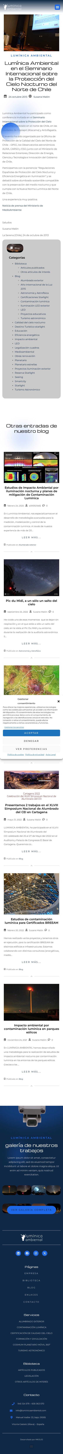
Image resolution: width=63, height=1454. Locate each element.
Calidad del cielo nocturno (30, 322)
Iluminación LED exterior (35, 305)
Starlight (20, 385)
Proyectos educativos (33, 314)
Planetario (21, 360)
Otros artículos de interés (35, 272)
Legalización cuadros (27, 347)
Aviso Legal (51, 755)
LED (23, 309)
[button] (58, 701)
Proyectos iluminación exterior (33, 368)
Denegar (31, 741)
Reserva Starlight (25, 372)
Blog (17, 248)
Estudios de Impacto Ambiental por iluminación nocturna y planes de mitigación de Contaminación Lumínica (31, 493)
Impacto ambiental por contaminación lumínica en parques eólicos (31, 1029)
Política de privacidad (34, 755)
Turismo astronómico (33, 318)
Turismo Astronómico (27, 389)
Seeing (19, 377)
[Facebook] (27, 1253)
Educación (21, 330)
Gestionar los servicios (14, 727)
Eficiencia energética (27, 335)
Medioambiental (24, 351)
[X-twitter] (44, 1253)
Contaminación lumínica (35, 301)
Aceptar (31, 733)
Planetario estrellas (26, 364)
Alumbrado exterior (32, 280)
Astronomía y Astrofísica (35, 293)
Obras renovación (25, 356)
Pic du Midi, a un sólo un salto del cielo (31, 602)
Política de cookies (15, 755)
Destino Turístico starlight (30, 326)
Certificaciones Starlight (35, 297)
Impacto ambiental (26, 339)
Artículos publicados (32, 267)
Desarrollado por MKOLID (31, 1439)
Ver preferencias (31, 749)
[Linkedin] (18, 1253)
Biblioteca (21, 263)
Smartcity (20, 381)
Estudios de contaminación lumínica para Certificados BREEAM (31, 920)
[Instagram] (36, 1253)
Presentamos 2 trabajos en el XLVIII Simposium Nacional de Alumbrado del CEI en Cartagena (32, 808)
